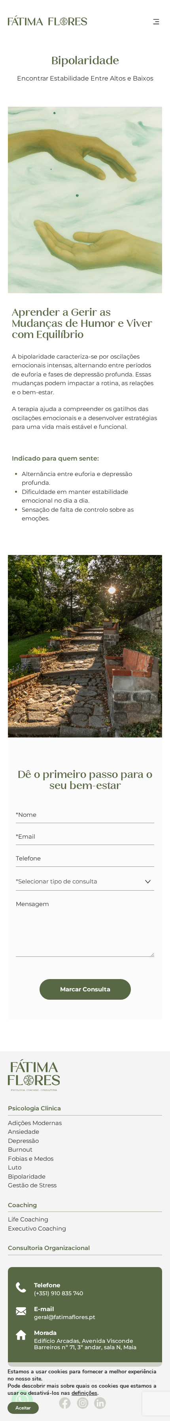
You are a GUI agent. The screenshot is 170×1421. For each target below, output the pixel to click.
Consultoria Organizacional (49, 1248)
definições (84, 1393)
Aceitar (23, 1408)
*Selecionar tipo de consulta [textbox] (56, 881)
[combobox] (85, 882)
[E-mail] (21, 1311)
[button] (156, 22)
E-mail (44, 1309)
